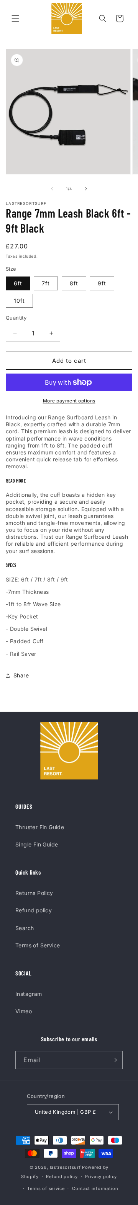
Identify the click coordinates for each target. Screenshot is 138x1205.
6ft (18, 283)
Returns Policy (34, 893)
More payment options (69, 401)
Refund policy (33, 910)
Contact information (95, 1188)
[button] (15, 18)
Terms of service (45, 1188)
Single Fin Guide (36, 844)
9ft (102, 283)
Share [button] (21, 675)
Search (24, 928)
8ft (74, 283)
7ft (46, 283)
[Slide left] (52, 188)
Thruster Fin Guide (39, 827)
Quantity (16, 318)
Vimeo (23, 1011)
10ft (19, 300)
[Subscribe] (113, 1060)
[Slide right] (85, 188)
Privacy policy (101, 1176)
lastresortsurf (65, 1167)
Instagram (28, 993)
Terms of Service (37, 945)
